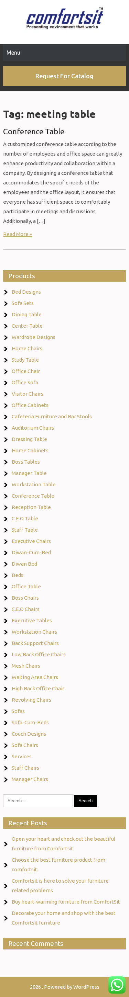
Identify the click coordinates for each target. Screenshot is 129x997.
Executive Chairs (31, 541)
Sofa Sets (23, 303)
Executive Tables (32, 620)
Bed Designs (26, 292)
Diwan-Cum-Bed (31, 552)
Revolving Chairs (31, 700)
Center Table (27, 326)
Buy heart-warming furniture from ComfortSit (66, 902)
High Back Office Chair (38, 688)
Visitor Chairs (27, 394)
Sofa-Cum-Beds (30, 722)
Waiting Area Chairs (35, 677)
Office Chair (26, 371)
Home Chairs (27, 348)
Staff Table (25, 530)
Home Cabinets (30, 450)
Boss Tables (26, 462)
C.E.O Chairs (26, 609)
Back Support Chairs (35, 643)
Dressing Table (29, 439)
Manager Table (29, 473)
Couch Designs (29, 734)
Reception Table (31, 507)
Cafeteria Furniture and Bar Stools (52, 416)
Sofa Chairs (25, 745)
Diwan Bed (24, 564)
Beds (17, 575)
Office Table (26, 586)
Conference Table (33, 131)
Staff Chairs (25, 768)
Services (22, 756)
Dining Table (27, 314)
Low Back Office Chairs (39, 654)
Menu (13, 52)
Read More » (17, 234)
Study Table (25, 360)
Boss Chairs (25, 598)
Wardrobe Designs (33, 337)
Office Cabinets (30, 405)
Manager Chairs (30, 779)
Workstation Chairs (34, 632)
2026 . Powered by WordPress (64, 987)
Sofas (18, 711)
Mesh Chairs (26, 666)
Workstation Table (34, 484)
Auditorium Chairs (33, 428)
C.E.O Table (25, 518)
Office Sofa (25, 382)
